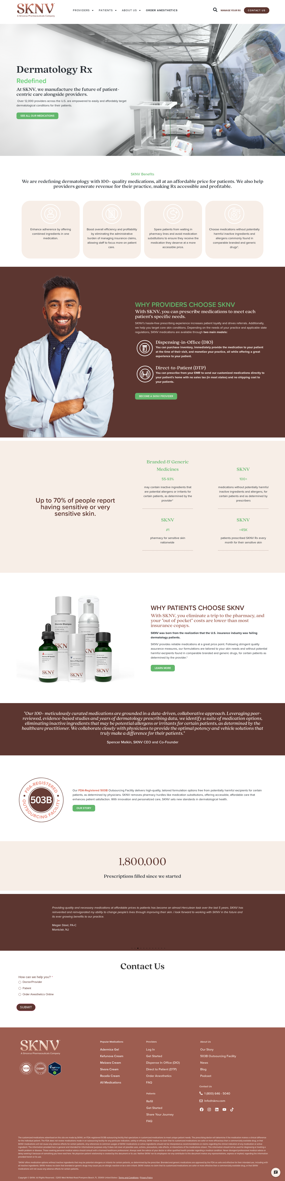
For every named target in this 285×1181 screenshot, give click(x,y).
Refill (149, 1101)
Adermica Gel (109, 1049)
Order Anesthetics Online (38, 994)
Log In (150, 1049)
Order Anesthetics (159, 1075)
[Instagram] (209, 1109)
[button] (131, 948)
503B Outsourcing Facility (218, 1056)
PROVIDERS (81, 10)
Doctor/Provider (32, 982)
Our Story (206, 1049)
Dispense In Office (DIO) (163, 1062)
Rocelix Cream (110, 1075)
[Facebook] (201, 1109)
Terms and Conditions (129, 1177)
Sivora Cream (109, 1069)
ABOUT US (129, 10)
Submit (26, 1007)
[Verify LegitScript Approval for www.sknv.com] (54, 1075)
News (204, 1062)
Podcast (205, 1075)
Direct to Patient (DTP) (161, 1069)
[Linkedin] (217, 1109)
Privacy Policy (146, 1177)
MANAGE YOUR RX (231, 10)
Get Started (154, 1056)
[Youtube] (224, 1109)
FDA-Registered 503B (93, 790)
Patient (26, 988)
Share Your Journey (160, 1114)
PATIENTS (106, 10)
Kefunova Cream (111, 1056)
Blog (203, 1069)
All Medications (110, 1082)
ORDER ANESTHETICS (162, 10)
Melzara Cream (110, 1062)
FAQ (149, 1082)
